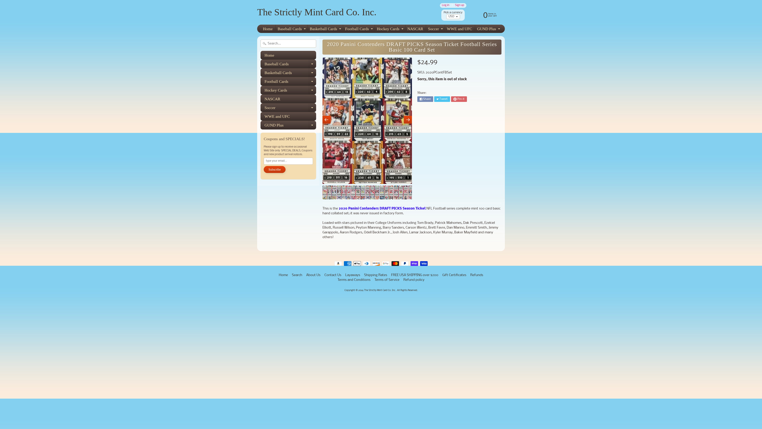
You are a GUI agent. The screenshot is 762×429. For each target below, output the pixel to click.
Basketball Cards (326, 30)
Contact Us (332, 275)
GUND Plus (489, 30)
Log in (445, 5)
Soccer (436, 30)
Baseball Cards (292, 30)
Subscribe (274, 169)
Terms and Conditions (354, 280)
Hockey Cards (390, 30)
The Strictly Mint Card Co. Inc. (316, 12)
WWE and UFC (459, 29)
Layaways (352, 275)
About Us (313, 275)
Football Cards (359, 30)
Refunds (476, 275)
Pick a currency (453, 12)
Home (268, 29)
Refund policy (413, 280)
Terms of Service (386, 280)
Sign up (459, 5)
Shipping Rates (375, 275)
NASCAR (415, 29)
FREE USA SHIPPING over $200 (414, 275)
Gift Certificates (454, 275)
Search (297, 275)
